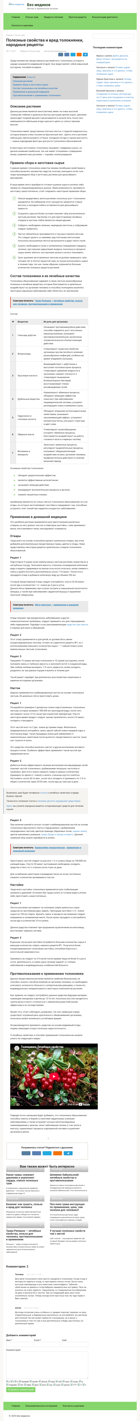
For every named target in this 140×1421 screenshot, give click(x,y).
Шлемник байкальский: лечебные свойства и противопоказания (64, 1177)
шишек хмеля (80, 831)
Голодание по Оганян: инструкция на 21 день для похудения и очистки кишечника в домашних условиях (115, 97)
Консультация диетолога (105, 17)
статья (43, 792)
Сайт (64, 1340)
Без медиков (38, 4)
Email (37, 1340)
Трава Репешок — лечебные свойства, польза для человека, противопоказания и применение (24, 1235)
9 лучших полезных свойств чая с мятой (67, 1232)
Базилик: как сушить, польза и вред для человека (24, 1206)
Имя (9, 1340)
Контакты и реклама (22, 25)
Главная (16, 17)
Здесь (9, 806)
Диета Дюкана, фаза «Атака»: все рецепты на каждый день (112, 59)
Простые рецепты (77, 17)
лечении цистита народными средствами (59, 801)
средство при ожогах (77, 624)
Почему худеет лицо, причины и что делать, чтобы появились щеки (114, 70)
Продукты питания (53, 17)
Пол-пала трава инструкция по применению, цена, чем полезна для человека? (67, 1207)
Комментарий (13, 1350)
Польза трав (31, 17)
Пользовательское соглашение (41, 1406)
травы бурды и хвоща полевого (57, 834)
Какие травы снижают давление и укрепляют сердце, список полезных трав (22, 1179)
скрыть (31, 77)
